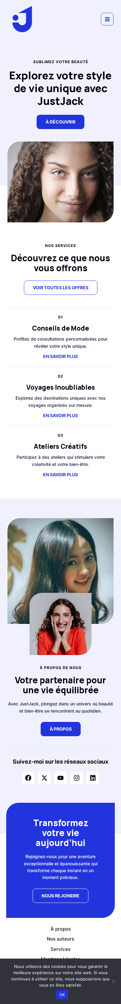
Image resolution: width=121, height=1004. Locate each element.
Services (60, 949)
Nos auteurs (60, 939)
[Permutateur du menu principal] (107, 19)
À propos (61, 929)
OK (62, 994)
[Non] (113, 981)
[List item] (28, 778)
